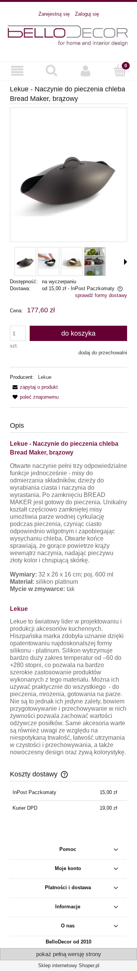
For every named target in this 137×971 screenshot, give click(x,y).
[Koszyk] (120, 70)
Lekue (44, 377)
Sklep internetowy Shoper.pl (68, 965)
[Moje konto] (85, 71)
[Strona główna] (68, 35)
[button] (17, 71)
